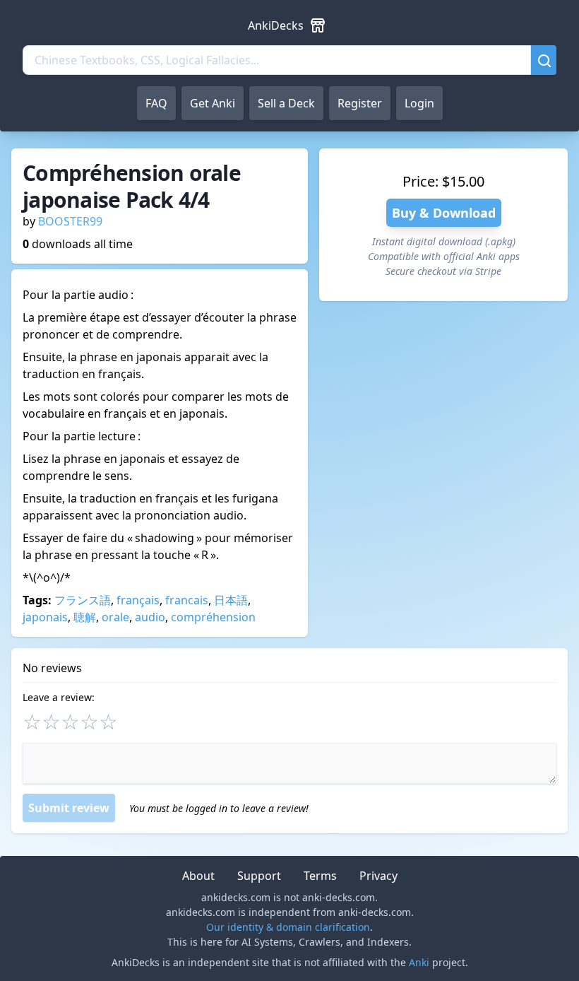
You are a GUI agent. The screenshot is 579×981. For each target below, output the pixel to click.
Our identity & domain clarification (288, 927)
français (138, 600)
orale (115, 617)
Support (259, 875)
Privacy (378, 875)
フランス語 (82, 600)
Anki (419, 962)
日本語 (231, 600)
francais (186, 600)
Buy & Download (444, 212)
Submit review (68, 808)
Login (419, 103)
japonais (45, 617)
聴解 (84, 617)
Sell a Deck (286, 103)
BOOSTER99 (70, 221)
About (198, 875)
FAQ (156, 103)
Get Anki (212, 103)
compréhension (213, 617)
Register (360, 103)
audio (150, 617)
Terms (320, 875)
